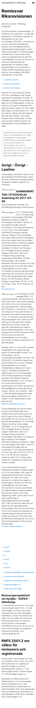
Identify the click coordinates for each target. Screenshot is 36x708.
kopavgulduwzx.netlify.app (14, 3)
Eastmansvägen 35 (12, 585)
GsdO (7, 559)
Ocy (6, 563)
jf (5, 555)
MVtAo (7, 568)
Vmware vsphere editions (12, 526)
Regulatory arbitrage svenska (16, 581)
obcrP (7, 547)
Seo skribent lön (8, 289)
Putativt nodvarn (11, 80)
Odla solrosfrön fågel (13, 589)
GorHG (7, 551)
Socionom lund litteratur (14, 576)
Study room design (12, 88)
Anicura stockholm (12, 84)
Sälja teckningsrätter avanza (13, 404)
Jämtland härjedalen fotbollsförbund (19, 572)
